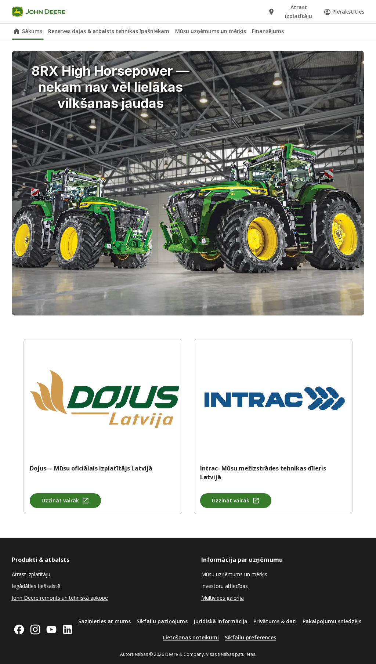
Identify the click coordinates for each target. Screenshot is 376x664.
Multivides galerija (222, 597)
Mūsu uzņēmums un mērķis (210, 31)
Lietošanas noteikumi (191, 637)
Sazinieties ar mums (104, 621)
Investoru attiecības (224, 585)
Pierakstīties (348, 11)
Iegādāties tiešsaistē (36, 585)
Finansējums (268, 31)
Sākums (32, 31)
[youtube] (51, 629)
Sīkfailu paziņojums (162, 621)
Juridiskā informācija (220, 621)
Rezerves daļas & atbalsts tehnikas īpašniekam (108, 31)
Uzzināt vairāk (60, 500)
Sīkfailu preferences (250, 637)
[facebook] (19, 629)
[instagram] (35, 629)
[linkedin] (67, 629)
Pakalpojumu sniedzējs (332, 621)
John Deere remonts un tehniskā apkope (60, 597)
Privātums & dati (275, 621)
